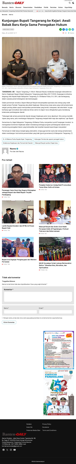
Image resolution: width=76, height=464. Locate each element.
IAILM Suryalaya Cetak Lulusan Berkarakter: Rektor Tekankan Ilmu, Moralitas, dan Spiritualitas (55, 265)
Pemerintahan (27, 7)
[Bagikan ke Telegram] (72, 29)
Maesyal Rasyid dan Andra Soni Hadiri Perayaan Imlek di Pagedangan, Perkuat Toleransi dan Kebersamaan (54, 229)
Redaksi (29, 424)
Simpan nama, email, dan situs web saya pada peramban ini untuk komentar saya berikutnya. (33, 318)
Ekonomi (18, 7)
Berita (12, 7)
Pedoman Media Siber (33, 430)
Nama (6, 308)
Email (41, 308)
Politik (46, 7)
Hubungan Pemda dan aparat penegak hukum (49, 139)
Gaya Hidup (68, 7)
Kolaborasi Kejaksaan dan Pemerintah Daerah (18, 143)
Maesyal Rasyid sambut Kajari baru (46, 143)
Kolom (60, 7)
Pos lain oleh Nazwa (17, 151)
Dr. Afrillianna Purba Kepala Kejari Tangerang (17, 139)
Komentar (8, 289)
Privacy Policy (46, 424)
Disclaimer (45, 427)
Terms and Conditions (49, 430)
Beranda (5, 7)
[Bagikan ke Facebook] (63, 29)
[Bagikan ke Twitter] (66, 29)
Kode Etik (29, 427)
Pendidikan (38, 7)
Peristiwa (53, 7)
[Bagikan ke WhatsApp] (69, 29)
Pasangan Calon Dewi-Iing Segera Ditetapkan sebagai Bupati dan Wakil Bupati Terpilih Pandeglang (19, 192)
